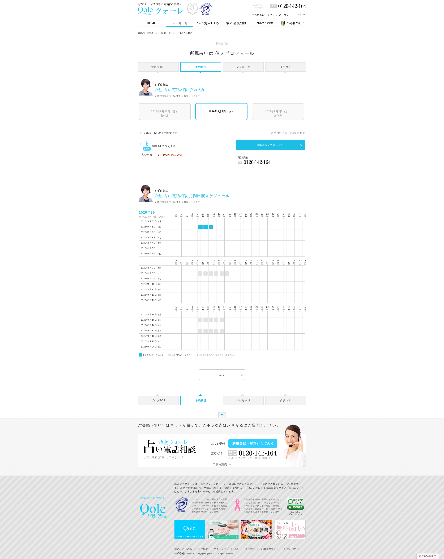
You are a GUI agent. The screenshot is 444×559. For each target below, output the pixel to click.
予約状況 (200, 66)
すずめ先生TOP (184, 33)
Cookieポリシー (269, 548)
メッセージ (243, 66)
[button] (295, 503)
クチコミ (285, 66)
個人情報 (250, 548)
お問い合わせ (291, 548)
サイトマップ (221, 548)
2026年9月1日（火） (221, 111)
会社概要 (203, 548)
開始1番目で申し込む (270, 145)
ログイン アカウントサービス (284, 15)
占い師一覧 (165, 33)
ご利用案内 (220, 464)
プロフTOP (158, 66)
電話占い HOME (145, 33)
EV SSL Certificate (295, 513)
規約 (236, 548)
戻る (222, 374)
